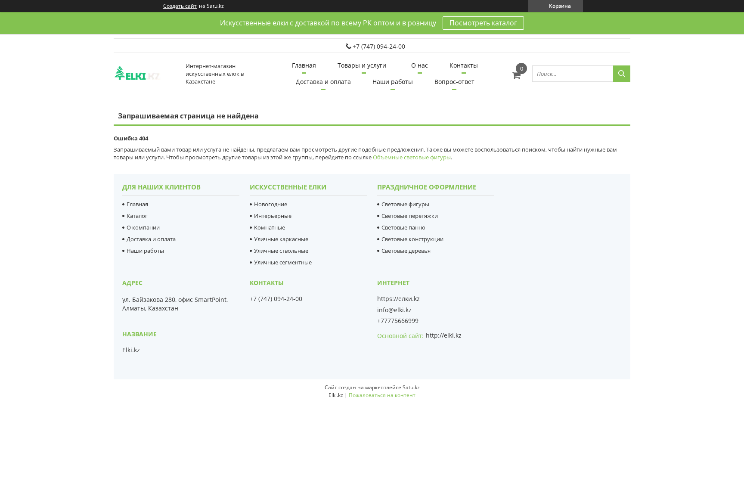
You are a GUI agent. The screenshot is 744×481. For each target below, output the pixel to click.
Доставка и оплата (323, 82)
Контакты (464, 65)
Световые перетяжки (409, 216)
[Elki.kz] (146, 73)
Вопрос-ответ (454, 82)
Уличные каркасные (281, 239)
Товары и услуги (362, 65)
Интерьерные (272, 216)
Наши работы (392, 82)
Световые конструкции (412, 239)
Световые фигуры (405, 204)
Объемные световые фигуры (412, 157)
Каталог (137, 216)
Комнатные (269, 227)
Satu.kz (411, 387)
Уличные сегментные (283, 262)
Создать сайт (180, 6)
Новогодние (270, 204)
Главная (304, 65)
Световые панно (403, 227)
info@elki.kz (394, 310)
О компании (143, 227)
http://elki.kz (444, 335)
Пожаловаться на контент (382, 395)
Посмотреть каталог (483, 23)
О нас (419, 65)
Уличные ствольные (281, 250)
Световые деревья (406, 250)
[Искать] (621, 73)
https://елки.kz (398, 299)
